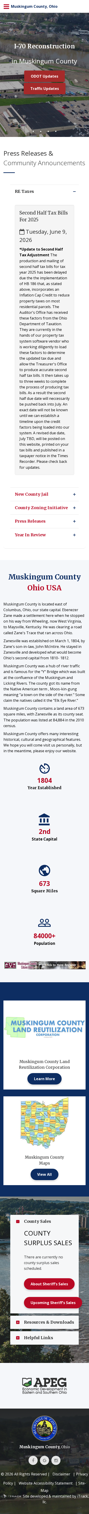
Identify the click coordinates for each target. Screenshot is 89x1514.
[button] (74, 191)
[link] (44, 965)
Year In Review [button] (30, 534)
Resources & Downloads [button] (49, 1322)
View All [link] (44, 1174)
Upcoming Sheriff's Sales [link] (53, 1302)
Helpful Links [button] (38, 1337)
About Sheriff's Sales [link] (49, 1283)
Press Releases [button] (30, 521)
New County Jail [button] (31, 494)
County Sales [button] (37, 1221)
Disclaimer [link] (61, 1474)
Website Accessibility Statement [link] (46, 1483)
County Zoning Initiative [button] (41, 507)
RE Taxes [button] (24, 191)
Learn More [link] (44, 1078)
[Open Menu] (6, 6)
